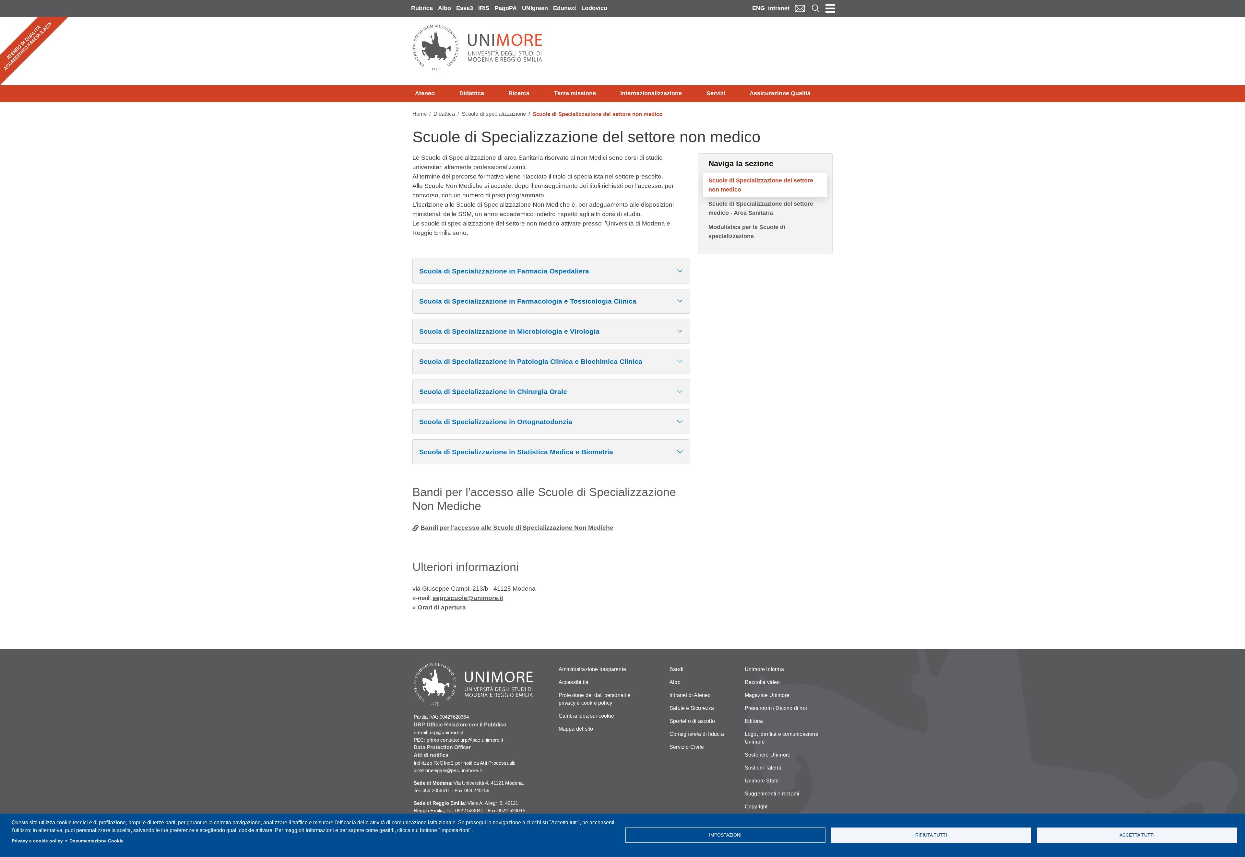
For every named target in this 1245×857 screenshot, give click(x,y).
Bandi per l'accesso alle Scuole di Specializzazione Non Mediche (517, 527)
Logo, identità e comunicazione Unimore (781, 738)
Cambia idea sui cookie (586, 716)
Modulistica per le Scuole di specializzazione (746, 231)
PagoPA (506, 8)
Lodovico (594, 8)
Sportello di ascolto (692, 721)
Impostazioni (725, 835)
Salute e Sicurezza (692, 708)
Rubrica (422, 8)
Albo (444, 8)
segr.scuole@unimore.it (468, 598)
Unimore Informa (764, 669)
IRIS (484, 8)
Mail (800, 8)
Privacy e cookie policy (37, 841)
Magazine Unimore (767, 695)
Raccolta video (762, 682)
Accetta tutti (1137, 835)
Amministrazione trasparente (592, 669)
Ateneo (425, 93)
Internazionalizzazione (651, 93)
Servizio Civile (687, 747)
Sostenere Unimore (767, 755)
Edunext (564, 8)
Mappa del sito (576, 729)
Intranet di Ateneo (690, 695)
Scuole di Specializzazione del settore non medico (760, 185)
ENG (758, 8)
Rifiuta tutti (931, 835)
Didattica (471, 93)
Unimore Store (762, 780)
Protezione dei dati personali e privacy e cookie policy (595, 699)
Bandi (676, 669)
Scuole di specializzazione (494, 114)
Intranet (778, 8)
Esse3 (464, 8)
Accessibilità (574, 682)
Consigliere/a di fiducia (697, 734)
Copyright (756, 806)
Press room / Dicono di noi (776, 708)
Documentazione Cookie (96, 841)
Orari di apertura (441, 607)
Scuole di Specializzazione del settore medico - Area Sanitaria (760, 208)
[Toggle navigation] (830, 8)
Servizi (715, 93)
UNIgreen (535, 8)
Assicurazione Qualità (780, 93)
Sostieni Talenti (763, 767)
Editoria (754, 721)
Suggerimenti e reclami (772, 793)
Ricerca (518, 93)
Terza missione (575, 93)
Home (419, 114)
